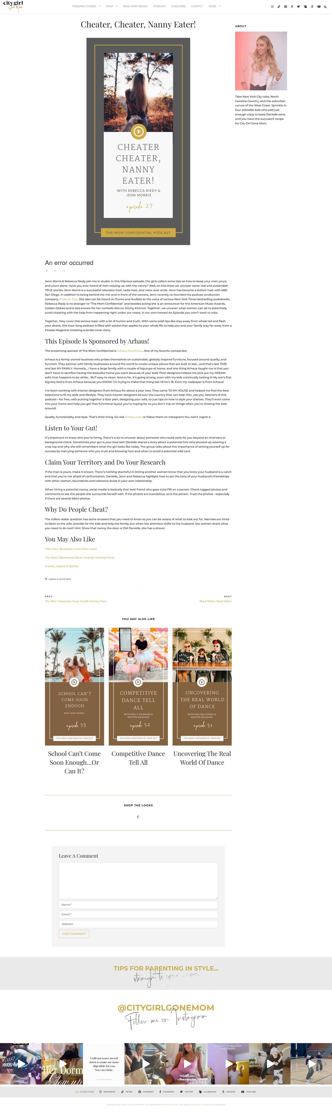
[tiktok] (279, 6)
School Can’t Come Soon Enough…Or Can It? (74, 762)
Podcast (159, 6)
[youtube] (319, 6)
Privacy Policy (171, 1104)
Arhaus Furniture (129, 350)
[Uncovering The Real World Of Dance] (202, 687)
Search (325, 6)
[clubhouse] (305, 6)
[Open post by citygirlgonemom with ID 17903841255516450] (145, 1063)
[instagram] (272, 6)
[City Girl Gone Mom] (13, 7)
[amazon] (312, 6)
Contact (197, 6)
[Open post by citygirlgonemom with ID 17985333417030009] (311, 1063)
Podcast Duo (68, 299)
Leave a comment (60, 579)
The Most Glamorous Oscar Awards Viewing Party (79, 557)
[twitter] (298, 6)
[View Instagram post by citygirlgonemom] (38, 1080)
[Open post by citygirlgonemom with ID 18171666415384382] (269, 1063)
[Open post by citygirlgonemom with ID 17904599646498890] (228, 1063)
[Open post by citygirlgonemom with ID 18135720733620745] (187, 1063)
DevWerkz (196, 1104)
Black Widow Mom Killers (216, 601)
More (212, 6)
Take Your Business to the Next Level (71, 549)
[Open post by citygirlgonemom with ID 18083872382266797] (103, 1063)
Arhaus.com (133, 417)
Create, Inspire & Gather (62, 566)
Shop (109, 6)
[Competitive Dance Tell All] (138, 687)
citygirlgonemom (21, 1046)
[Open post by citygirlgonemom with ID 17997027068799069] (62, 1063)
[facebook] (292, 6)
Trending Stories (84, 6)
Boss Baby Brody (135, 6)
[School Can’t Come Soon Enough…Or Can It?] (74, 687)
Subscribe (178, 6)
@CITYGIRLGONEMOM (166, 1008)
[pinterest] (286, 6)
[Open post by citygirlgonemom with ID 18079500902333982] (21, 1063)
